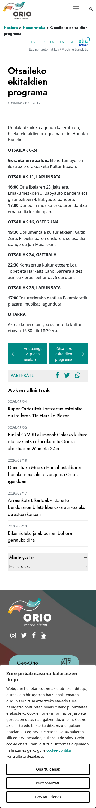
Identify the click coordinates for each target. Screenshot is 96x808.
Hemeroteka (34, 28)
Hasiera (11, 28)
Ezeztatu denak (48, 796)
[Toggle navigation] (76, 9)
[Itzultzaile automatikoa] (84, 42)
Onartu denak (48, 769)
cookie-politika (58, 750)
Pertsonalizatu (48, 783)
